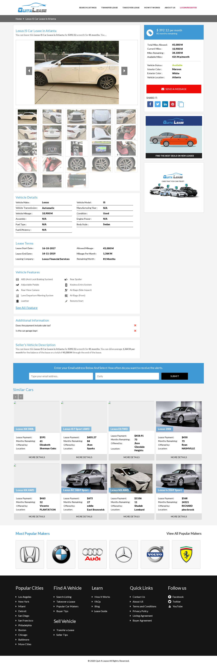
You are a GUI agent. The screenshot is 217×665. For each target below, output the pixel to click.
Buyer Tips (62, 611)
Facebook (178, 596)
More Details (37, 457)
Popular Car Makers (67, 606)
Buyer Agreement (142, 620)
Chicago (22, 634)
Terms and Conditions (144, 606)
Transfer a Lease (65, 629)
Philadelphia (25, 625)
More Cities (24, 644)
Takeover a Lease (65, 601)
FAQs (97, 601)
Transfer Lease (109, 7)
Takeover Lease (130, 7)
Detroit (22, 611)
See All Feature (26, 307)
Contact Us (138, 596)
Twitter (176, 601)
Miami (21, 606)
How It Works (152, 7)
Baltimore (23, 639)
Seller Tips (62, 634)
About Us (170, 7)
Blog (97, 606)
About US (137, 601)
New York (23, 601)
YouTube (177, 606)
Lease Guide (100, 611)
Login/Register (188, 7)
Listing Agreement (142, 615)
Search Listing (63, 596)
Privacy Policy (140, 611)
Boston (22, 629)
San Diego (23, 615)
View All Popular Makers (183, 533)
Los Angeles (24, 596)
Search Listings (87, 7)
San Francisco (25, 620)
